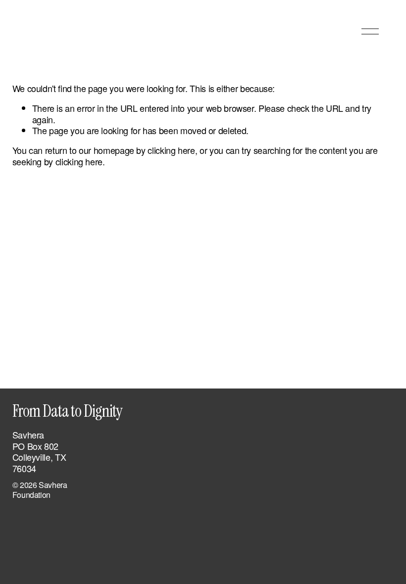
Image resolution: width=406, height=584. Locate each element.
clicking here (171, 150)
